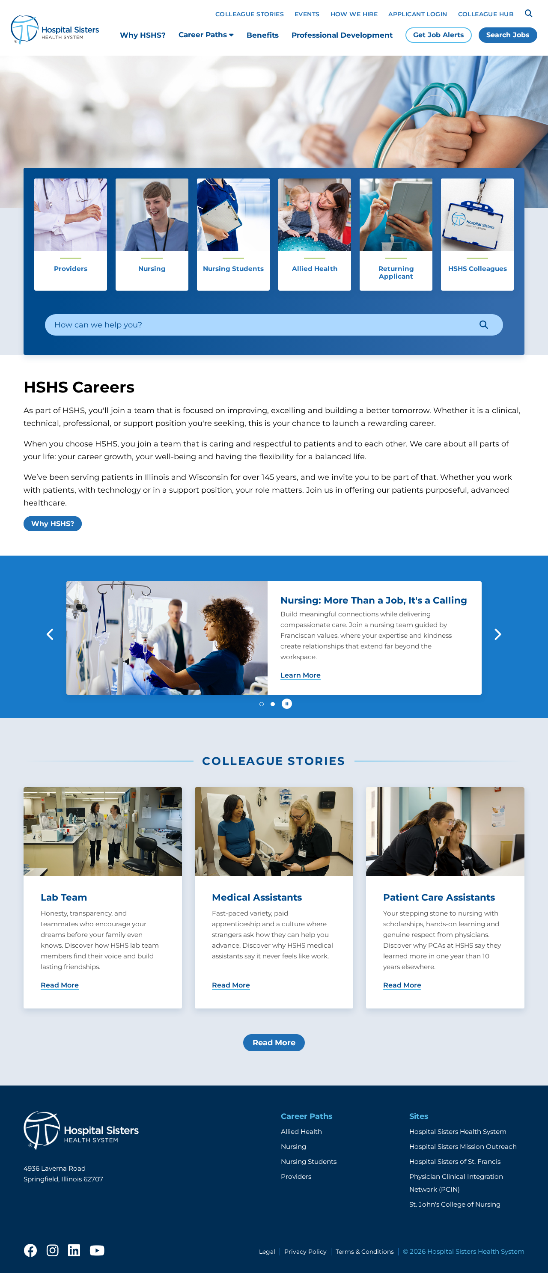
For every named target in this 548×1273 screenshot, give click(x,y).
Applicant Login (417, 14)
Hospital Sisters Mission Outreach (463, 1146)
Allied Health (301, 1131)
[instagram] (53, 1251)
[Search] (528, 13)
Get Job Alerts (438, 35)
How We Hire (354, 14)
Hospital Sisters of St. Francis (454, 1161)
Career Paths (204, 34)
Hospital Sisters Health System (457, 1131)
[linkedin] (74, 1251)
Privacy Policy (305, 1251)
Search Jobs (508, 35)
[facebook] (30, 1251)
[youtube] (96, 1251)
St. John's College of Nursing (454, 1204)
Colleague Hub (486, 14)
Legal (267, 1251)
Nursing (293, 1146)
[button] (51, 634)
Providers (296, 1176)
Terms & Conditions (365, 1251)
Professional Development (342, 35)
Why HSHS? (143, 35)
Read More (274, 1042)
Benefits (263, 35)
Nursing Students (309, 1161)
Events (307, 14)
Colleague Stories (249, 14)
